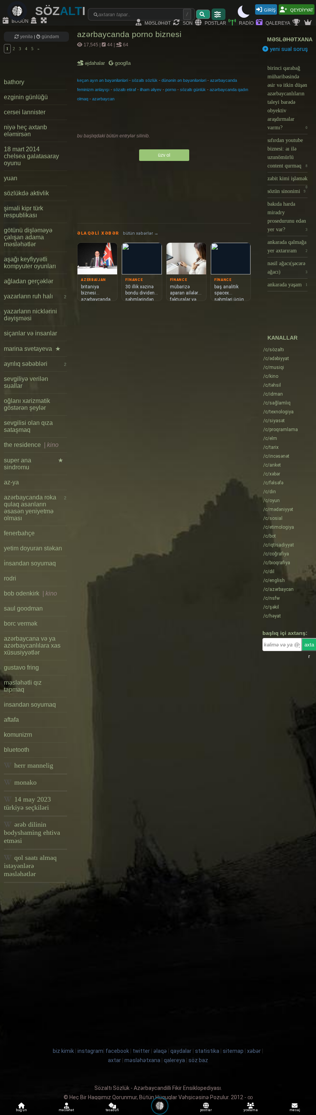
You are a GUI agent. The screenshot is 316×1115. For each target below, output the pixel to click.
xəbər (271, 474)
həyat (272, 616)
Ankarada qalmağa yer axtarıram (287, 246)
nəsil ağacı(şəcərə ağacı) (287, 268)
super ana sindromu (33, 463)
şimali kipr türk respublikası (23, 211)
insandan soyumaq (30, 704)
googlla (122, 63)
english (274, 580)
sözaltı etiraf (124, 89)
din (269, 491)
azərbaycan (103, 98)
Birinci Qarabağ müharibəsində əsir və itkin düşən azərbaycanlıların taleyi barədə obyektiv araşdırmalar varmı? (287, 97)
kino (270, 376)
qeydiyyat (301, 9)
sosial (272, 518)
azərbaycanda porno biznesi (129, 34)
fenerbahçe (19, 533)
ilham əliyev (150, 89)
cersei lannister (24, 112)
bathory (14, 82)
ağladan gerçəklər (28, 281)
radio (246, 22)
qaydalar (181, 1051)
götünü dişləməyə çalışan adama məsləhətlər (28, 237)
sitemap (233, 1051)
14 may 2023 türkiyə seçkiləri (27, 803)
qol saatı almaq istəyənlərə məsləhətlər (30, 866)
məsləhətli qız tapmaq (23, 686)
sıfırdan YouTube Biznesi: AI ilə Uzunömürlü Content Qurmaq (287, 153)
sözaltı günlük (193, 89)
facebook (117, 1051)
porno (170, 89)
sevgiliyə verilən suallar (26, 382)
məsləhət (157, 22)
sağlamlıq (277, 403)
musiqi (273, 367)
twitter (141, 1051)
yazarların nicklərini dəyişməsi (30, 314)
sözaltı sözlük (145, 80)
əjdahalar (95, 63)
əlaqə (160, 1051)
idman (273, 394)
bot (269, 536)
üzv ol (164, 155)
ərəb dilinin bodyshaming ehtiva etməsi (32, 832)
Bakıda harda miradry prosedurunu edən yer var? (287, 216)
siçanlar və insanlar (30, 333)
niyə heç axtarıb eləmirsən (25, 130)
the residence (31, 445)
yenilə (26, 36)
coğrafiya (276, 554)
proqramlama (280, 429)
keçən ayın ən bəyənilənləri (102, 80)
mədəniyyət (278, 509)
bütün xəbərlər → (140, 233)
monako (24, 782)
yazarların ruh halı (35, 296)
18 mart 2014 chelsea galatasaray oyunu (31, 156)
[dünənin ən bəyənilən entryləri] (297, 22)
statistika (207, 1051)
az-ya (11, 482)
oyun (271, 500)
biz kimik (64, 1051)
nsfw (271, 598)
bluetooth (16, 749)
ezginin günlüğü (26, 97)
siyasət (274, 420)
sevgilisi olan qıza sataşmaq (28, 426)
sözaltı (273, 349)
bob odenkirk (30, 593)
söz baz (198, 1060)
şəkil (271, 607)
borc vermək (20, 623)
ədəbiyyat (276, 358)
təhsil (272, 385)
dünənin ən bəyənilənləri (183, 80)
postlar (214, 22)
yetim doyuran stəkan (33, 548)
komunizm (18, 734)
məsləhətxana (290, 39)
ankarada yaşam (287, 285)
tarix (271, 447)
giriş (270, 9)
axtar (114, 1060)
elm (270, 438)
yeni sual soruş (288, 49)
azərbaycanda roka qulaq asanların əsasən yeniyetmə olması (35, 507)
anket (272, 465)
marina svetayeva (32, 348)
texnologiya (278, 412)
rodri (10, 578)
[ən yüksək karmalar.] (308, 22)
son (187, 22)
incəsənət (276, 456)
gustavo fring (21, 667)
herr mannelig (32, 765)
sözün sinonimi (286, 191)
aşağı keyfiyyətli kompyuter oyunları (30, 262)
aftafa (11, 719)
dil (268, 571)
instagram (90, 1051)
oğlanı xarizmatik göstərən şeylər (27, 404)
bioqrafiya (276, 562)
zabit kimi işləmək (287, 180)
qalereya (277, 22)
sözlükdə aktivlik (26, 193)
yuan (10, 178)
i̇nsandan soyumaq (30, 563)
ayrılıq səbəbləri (35, 363)
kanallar (282, 338)
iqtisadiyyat (278, 545)
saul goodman (23, 608)
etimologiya (278, 527)
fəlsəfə (273, 483)
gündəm (49, 36)
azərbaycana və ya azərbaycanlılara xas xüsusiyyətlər (32, 645)
